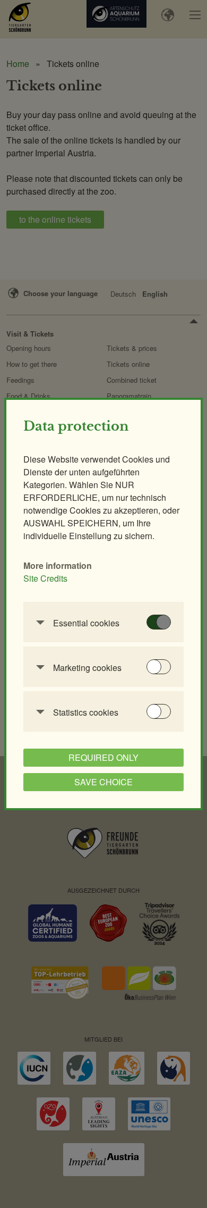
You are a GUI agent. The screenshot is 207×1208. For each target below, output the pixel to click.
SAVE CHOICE (103, 782)
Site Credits (45, 578)
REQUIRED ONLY (103, 757)
